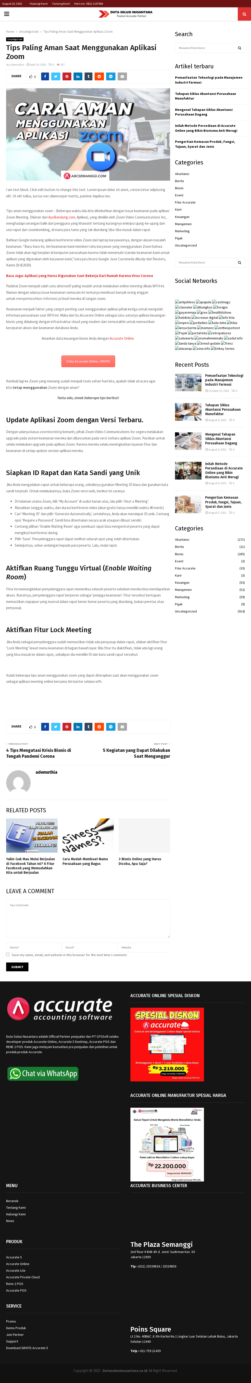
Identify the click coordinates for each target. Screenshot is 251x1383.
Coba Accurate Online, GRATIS (88, 361)
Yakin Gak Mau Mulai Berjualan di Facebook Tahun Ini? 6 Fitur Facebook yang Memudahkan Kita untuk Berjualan (30, 866)
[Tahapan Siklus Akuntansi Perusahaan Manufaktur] (188, 412)
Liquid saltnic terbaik (153, 702)
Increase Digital (138, 1376)
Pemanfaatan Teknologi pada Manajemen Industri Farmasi (224, 380)
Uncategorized (14, 39)
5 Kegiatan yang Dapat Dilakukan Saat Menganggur (136, 753)
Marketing (182, 231)
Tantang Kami (61, 3)
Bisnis (179, 188)
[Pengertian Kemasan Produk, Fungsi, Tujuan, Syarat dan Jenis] (188, 504)
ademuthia (17, 64)
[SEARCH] (239, 48)
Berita (179, 181)
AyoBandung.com (61, 217)
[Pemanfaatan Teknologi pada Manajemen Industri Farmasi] (188, 382)
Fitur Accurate (185, 202)
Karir (178, 209)
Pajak (179, 238)
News (10, 1221)
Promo (11, 1321)
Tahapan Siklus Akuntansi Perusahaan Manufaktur (223, 409)
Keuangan (182, 217)
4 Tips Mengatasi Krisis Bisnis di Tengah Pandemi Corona (38, 753)
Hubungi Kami (39, 3)
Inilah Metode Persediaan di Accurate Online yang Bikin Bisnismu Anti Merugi (206, 128)
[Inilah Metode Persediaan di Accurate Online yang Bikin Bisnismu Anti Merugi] (188, 471)
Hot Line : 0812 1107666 (88, 3)
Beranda (12, 1201)
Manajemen (183, 224)
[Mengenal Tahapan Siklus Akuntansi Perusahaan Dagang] (188, 441)
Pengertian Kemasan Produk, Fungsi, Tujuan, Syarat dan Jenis (205, 144)
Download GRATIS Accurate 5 (27, 1348)
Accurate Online (122, 338)
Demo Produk (16, 1328)
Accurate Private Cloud (23, 1277)
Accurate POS (16, 1290)
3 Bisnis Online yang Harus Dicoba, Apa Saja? (140, 861)
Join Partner (15, 1334)
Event (179, 195)
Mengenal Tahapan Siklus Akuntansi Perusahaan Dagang (204, 112)
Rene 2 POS (14, 1283)
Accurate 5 (14, 1257)
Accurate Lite (15, 1270)
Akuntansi (182, 174)
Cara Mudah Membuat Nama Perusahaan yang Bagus (85, 861)
